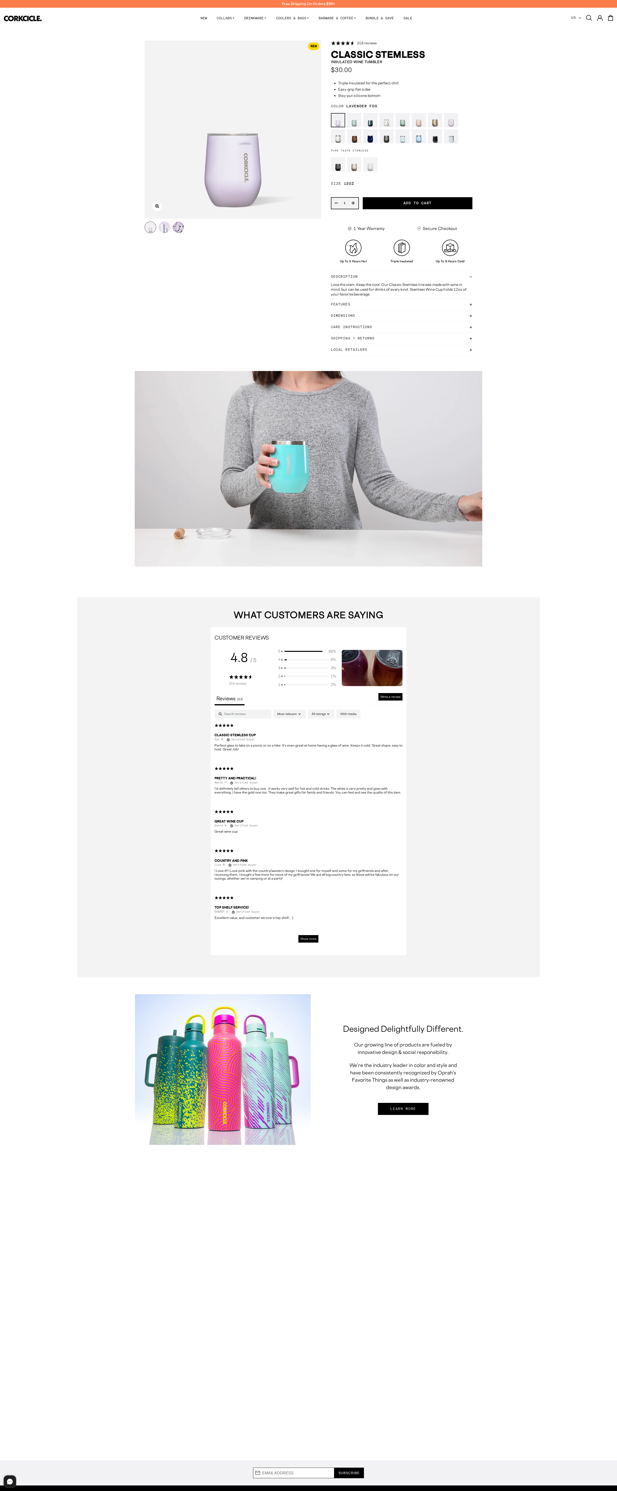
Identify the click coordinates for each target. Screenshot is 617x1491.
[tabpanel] (309, 828)
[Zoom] (157, 206)
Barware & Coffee (337, 18)
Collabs (226, 18)
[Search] (589, 18)
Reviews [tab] (229, 698)
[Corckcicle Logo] (23, 18)
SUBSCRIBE (349, 1473)
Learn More (403, 1109)
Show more (308, 939)
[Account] (600, 18)
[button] (307, 651)
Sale (407, 18)
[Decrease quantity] (336, 203)
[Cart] (610, 18)
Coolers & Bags (292, 18)
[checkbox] (348, 714)
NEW (204, 18)
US (574, 18)
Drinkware (255, 18)
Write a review (390, 697)
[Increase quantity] (353, 203)
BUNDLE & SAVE (380, 18)
